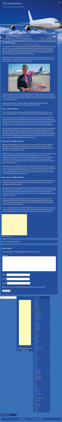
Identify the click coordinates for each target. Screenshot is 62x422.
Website (4, 283)
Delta (35, 332)
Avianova (36, 321)
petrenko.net (29, 419)
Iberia (35, 352)
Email (4, 279)
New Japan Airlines (38, 376)
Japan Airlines (37, 358)
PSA (35, 380)
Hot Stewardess (12, 3)
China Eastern (37, 330)
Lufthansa (36, 367)
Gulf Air (36, 343)
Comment (5, 255)
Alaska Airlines (37, 312)
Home (59, 2)
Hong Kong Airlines (38, 347)
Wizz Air (36, 411)
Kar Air (35, 363)
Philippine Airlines (37, 378)
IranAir (35, 356)
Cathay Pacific (37, 325)
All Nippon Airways (38, 317)
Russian (35, 384)
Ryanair (36, 387)
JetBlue (35, 360)
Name (4, 274)
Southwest (36, 391)
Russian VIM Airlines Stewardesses (11, 241)
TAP (35, 395)
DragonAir (36, 334)
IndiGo (35, 354)
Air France (36, 308)
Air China (36, 306)
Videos (35, 402)
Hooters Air (36, 349)
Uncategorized (18, 37)
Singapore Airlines (37, 389)
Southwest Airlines (37, 393)
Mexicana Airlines (37, 371)
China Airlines (37, 328)
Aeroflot (36, 301)
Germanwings (37, 341)
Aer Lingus (36, 299)
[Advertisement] (14, 224)
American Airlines (37, 319)
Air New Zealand (37, 310)
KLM (35, 365)
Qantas (35, 382)
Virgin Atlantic (37, 404)
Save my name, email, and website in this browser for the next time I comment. (24, 287)
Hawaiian (36, 345)
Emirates (36, 336)
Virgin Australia (37, 406)
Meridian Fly (36, 369)
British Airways (37, 323)
